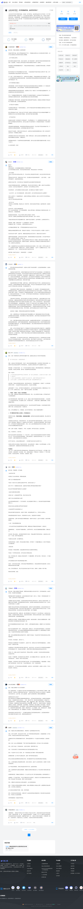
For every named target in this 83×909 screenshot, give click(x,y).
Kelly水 (10, 161)
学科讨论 (15, 32)
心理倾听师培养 (45, 863)
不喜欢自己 (61, 59)
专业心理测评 (59, 866)
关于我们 (72, 863)
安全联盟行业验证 (49, 904)
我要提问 (63, 18)
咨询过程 (75, 62)
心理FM (57, 873)
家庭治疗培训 (44, 872)
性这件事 (61, 69)
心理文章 (58, 863)
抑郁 (75, 66)
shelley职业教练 (12, 684)
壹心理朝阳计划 (3, 898)
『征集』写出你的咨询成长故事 (64, 35)
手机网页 (72, 870)
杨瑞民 (10, 727)
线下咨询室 (29, 873)
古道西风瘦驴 (11, 47)
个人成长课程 (44, 874)
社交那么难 (61, 55)
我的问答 (73, 18)
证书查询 (58, 875)
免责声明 (72, 866)
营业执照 (58, 904)
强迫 (68, 66)
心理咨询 (29, 863)
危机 (68, 69)
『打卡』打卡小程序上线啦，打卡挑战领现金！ (67, 44)
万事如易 (10, 588)
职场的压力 (68, 55)
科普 (10, 32)
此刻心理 (29, 870)
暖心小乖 (10, 352)
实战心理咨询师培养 (46, 866)
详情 (52, 154)
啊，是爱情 (74, 59)
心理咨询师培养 (10, 898)
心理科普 (61, 66)
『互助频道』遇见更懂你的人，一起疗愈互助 (67, 37)
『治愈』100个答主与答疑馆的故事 (65, 42)
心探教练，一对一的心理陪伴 (29, 829)
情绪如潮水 (68, 59)
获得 (9, 467)
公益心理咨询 (29, 868)
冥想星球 (58, 870)
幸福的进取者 (11, 809)
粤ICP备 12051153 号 (39, 904)
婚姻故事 (61, 62)
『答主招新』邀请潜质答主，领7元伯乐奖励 (67, 40)
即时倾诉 (29, 866)
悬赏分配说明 (12, 28)
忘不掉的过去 (68, 62)
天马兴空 (10, 264)
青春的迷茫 (74, 55)
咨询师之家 (44, 877)
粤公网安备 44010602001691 (28, 904)
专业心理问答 (59, 868)
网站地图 (72, 868)
